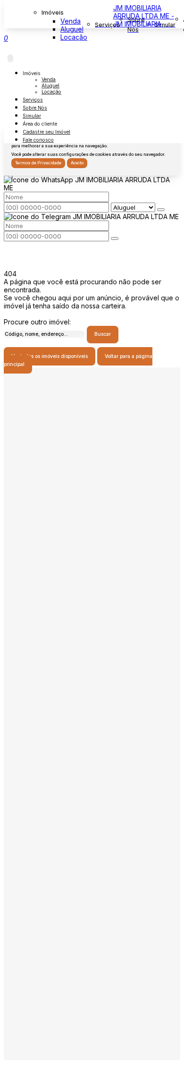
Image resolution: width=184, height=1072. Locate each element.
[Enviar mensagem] (161, 209)
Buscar (102, 334)
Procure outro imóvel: (37, 322)
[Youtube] (92, 529)
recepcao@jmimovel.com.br (97, 802)
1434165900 (97, 779)
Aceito (77, 163)
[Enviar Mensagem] (114, 238)
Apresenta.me (25, 1064)
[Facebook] (92, 513)
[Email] (92, 546)
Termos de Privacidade (38, 163)
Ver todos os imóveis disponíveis (49, 356)
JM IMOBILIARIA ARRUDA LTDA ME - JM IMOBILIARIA (143, 16)
